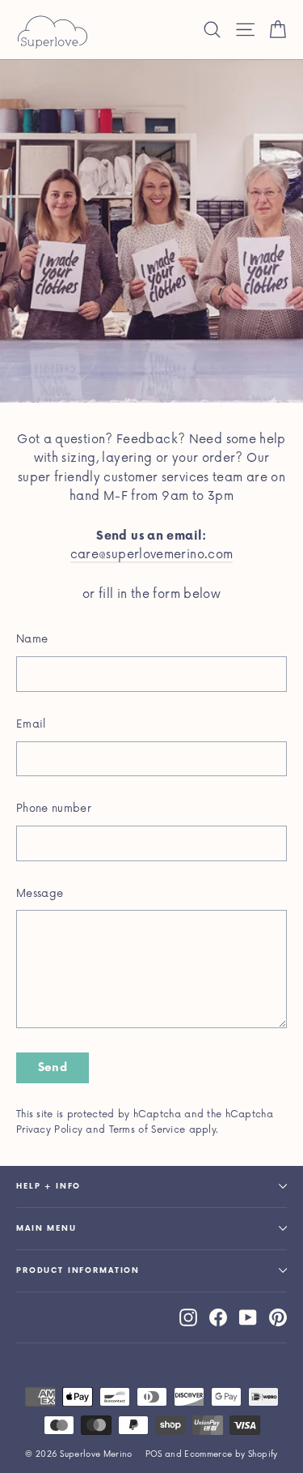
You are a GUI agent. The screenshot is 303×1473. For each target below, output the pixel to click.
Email (31, 724)
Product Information (78, 1270)
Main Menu (46, 1228)
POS (153, 1454)
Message (39, 893)
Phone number (53, 808)
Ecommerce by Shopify (231, 1454)
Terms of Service (147, 1130)
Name (32, 639)
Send (52, 1067)
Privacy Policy (49, 1130)
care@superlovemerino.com (152, 554)
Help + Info (48, 1186)
